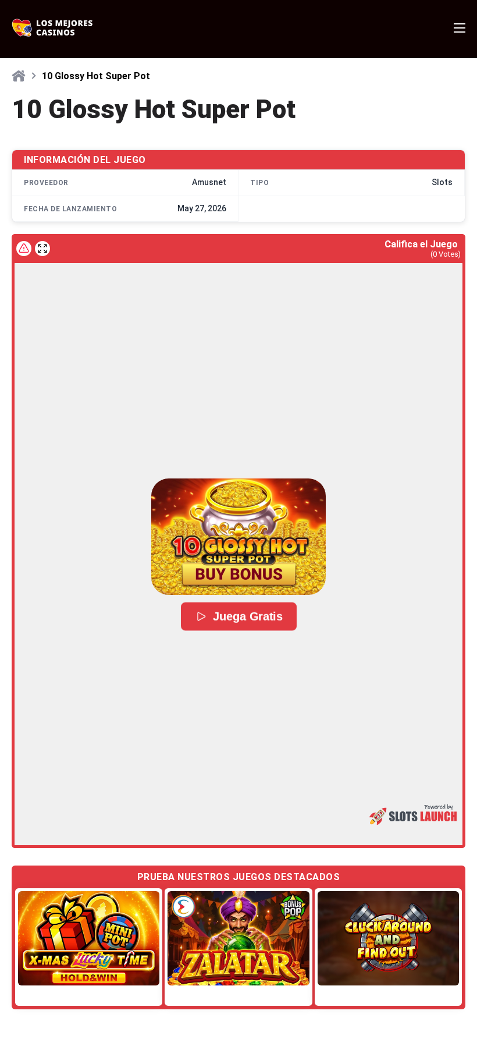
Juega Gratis (247, 616)
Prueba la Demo (89, 938)
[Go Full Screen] (42, 248)
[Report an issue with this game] (23, 248)
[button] (238, 536)
